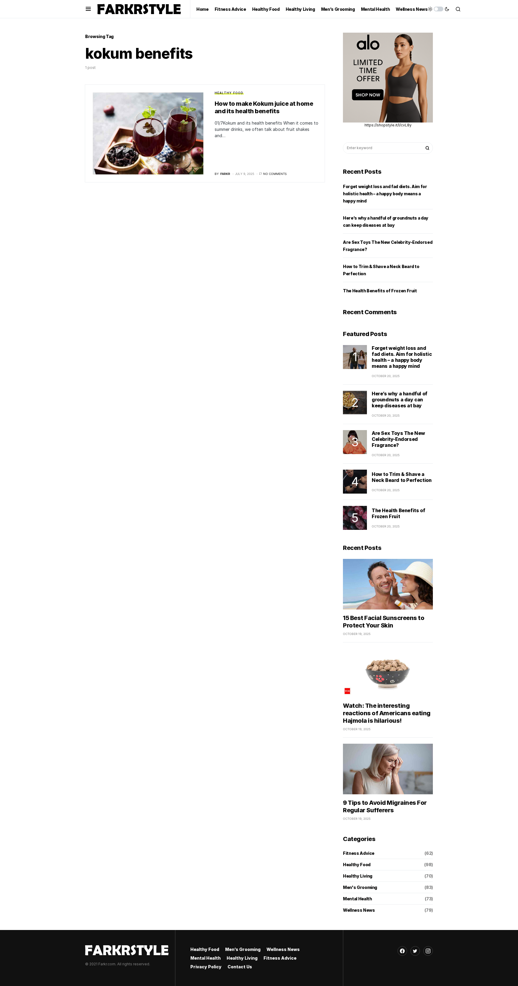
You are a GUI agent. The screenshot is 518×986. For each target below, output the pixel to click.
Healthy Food (229, 93)
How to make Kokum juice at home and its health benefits (264, 107)
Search (427, 148)
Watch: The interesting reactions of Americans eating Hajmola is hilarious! (386, 713)
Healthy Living (357, 875)
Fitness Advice (358, 853)
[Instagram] (428, 951)
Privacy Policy (206, 966)
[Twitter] (415, 951)
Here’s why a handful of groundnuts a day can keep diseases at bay (399, 400)
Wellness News (359, 910)
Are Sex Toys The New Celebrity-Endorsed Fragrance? (398, 439)
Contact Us (240, 966)
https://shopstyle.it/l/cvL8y (388, 125)
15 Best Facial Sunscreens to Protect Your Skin (383, 621)
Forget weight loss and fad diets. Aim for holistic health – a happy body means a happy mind (385, 193)
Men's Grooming (360, 887)
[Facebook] (402, 951)
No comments (275, 174)
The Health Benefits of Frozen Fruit (380, 290)
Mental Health (357, 898)
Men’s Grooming (242, 949)
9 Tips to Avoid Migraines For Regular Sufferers (385, 806)
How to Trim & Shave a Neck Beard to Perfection (401, 477)
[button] (88, 9)
